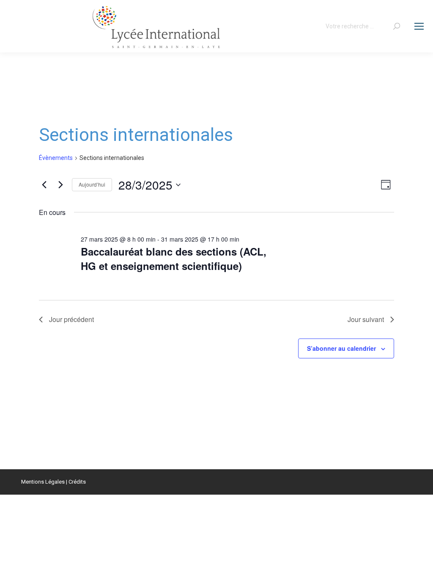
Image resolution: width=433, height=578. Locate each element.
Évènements (56, 157)
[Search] (396, 26)
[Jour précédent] (44, 185)
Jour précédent (71, 319)
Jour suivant (366, 319)
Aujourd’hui (92, 184)
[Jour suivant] (60, 185)
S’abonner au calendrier (341, 348)
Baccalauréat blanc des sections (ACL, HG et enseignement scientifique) (173, 258)
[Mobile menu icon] (419, 26)
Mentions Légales (43, 482)
